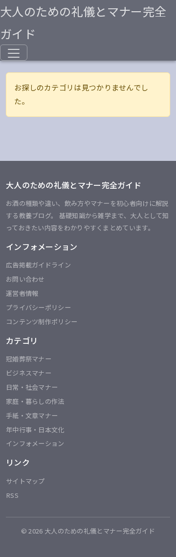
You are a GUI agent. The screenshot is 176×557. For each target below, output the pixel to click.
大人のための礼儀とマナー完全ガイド (83, 22)
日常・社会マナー (32, 387)
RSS (12, 495)
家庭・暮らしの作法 (35, 401)
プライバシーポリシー (38, 307)
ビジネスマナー (28, 373)
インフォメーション (35, 443)
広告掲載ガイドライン (38, 264)
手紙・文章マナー (32, 415)
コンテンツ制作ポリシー (41, 321)
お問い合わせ (25, 279)
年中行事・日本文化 (35, 429)
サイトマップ (25, 481)
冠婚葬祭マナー (28, 358)
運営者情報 (22, 293)
